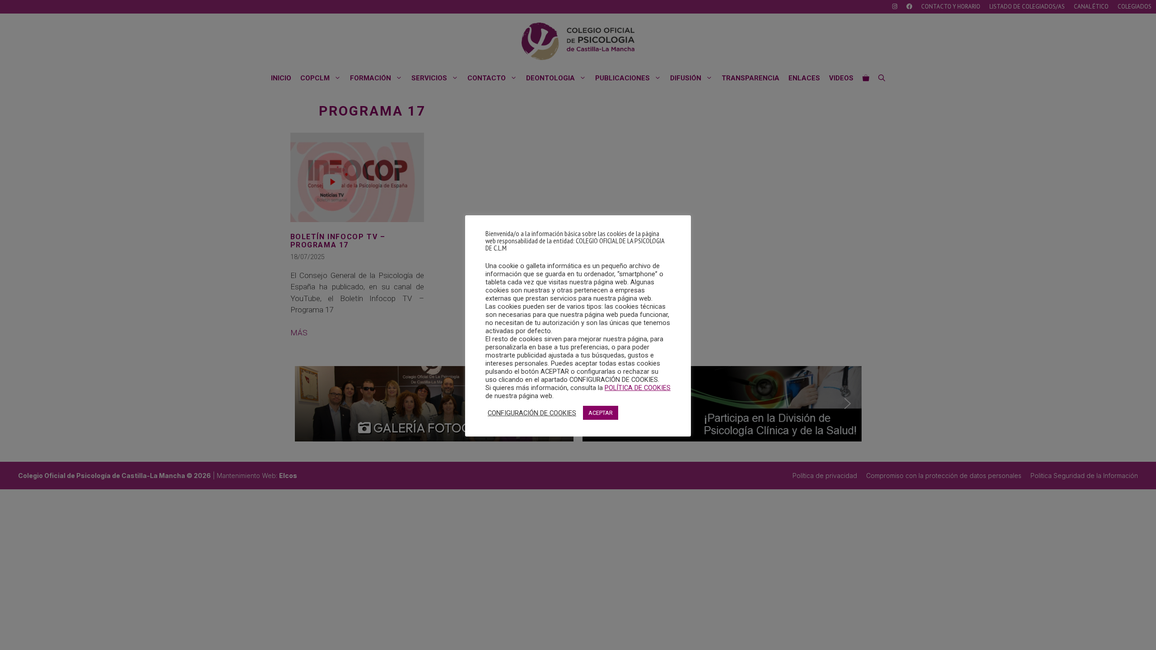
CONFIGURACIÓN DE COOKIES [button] (532, 413)
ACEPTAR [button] (600, 412)
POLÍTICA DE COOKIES (638, 388)
